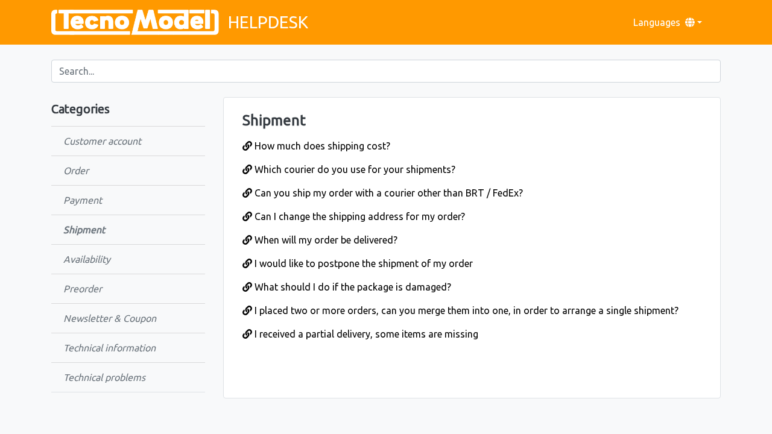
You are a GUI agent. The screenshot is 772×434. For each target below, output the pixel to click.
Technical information (109, 347)
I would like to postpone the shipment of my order (362, 263)
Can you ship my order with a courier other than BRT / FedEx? (387, 192)
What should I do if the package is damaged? (351, 286)
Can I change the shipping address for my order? (358, 216)
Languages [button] (656, 22)
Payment (82, 200)
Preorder (82, 288)
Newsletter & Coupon (109, 318)
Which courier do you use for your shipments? (353, 169)
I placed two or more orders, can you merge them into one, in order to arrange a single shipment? (465, 310)
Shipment (84, 229)
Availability (86, 259)
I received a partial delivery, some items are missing (365, 334)
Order (76, 170)
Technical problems (104, 377)
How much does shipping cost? (321, 145)
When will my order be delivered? (324, 239)
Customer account (102, 141)
